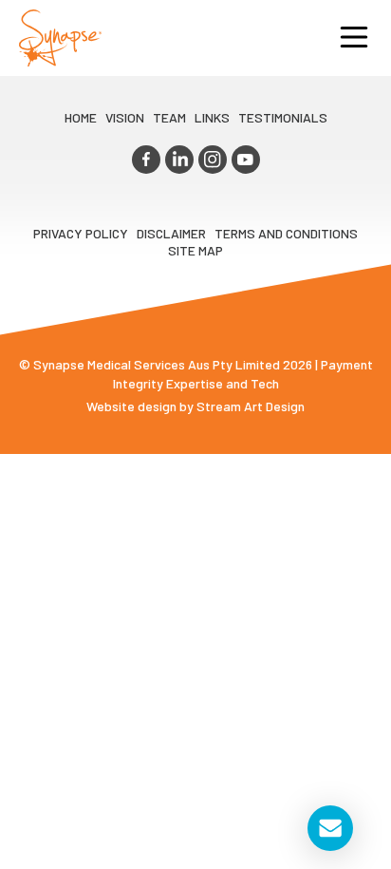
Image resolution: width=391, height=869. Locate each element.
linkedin (179, 159)
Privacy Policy (80, 233)
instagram (212, 159)
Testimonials (282, 117)
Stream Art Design (250, 406)
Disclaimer (171, 233)
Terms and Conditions (286, 233)
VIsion (124, 117)
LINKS (212, 117)
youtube (246, 159)
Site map (195, 250)
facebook (146, 159)
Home (81, 117)
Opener (354, 38)
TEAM (169, 117)
